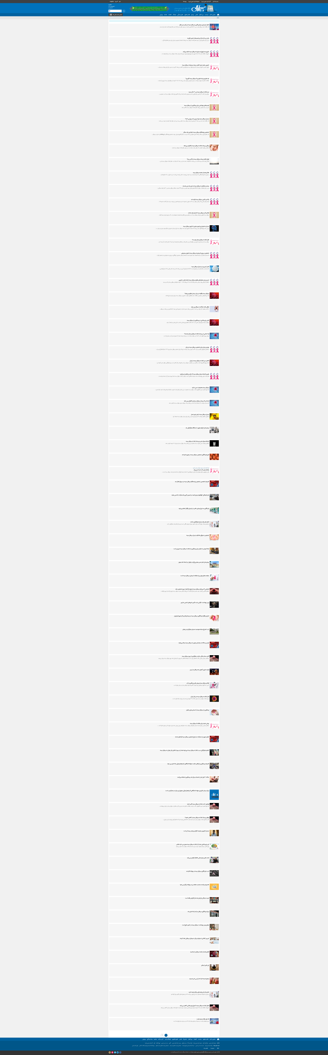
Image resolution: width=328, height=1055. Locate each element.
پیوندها (184, 1)
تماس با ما (206, 1048)
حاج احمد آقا (190, 1043)
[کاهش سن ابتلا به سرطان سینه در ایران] (214, 363)
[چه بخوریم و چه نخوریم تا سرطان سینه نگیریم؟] (214, 80)
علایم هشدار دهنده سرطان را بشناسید (199, 952)
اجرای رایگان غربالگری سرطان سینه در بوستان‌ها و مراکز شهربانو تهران (191, 616)
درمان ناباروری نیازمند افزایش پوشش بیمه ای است (196, 831)
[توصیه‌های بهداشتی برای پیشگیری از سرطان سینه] (214, 107)
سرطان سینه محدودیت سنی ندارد (200, 387)
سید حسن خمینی (164, 1043)
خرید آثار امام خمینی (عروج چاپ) (188, 1045)
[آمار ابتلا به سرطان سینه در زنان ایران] (214, 698)
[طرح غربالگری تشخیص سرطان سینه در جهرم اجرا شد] (214, 457)
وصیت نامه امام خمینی (176, 1043)
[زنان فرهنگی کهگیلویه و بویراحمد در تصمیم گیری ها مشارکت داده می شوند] (214, 497)
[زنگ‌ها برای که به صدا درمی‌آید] (214, 470)
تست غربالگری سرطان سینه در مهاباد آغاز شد (197, 871)
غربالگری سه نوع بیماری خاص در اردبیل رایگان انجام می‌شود (194, 508)
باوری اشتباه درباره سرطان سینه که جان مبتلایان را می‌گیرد (194, 374)
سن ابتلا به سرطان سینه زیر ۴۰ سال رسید (199, 92)
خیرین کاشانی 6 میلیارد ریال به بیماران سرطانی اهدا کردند (194, 938)
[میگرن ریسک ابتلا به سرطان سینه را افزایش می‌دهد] (214, 148)
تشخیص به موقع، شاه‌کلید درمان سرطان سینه (197, 535)
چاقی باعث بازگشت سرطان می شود (200, 307)
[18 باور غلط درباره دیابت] (214, 1021)
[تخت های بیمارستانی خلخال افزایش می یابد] (214, 860)
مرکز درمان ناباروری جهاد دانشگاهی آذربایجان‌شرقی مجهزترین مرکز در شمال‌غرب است (187, 791)
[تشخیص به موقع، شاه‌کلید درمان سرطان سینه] (214, 537)
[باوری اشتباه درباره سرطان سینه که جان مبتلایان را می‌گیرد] (214, 376)
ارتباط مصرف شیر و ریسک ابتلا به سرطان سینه (197, 441)
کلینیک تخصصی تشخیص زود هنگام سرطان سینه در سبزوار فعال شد (192, 482)
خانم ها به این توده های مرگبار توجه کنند (199, 992)
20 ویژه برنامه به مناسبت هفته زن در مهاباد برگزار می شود (194, 885)
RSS (218, 1048)
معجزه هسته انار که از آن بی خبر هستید (199, 979)
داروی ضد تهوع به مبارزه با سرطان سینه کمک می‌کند (196, 52)
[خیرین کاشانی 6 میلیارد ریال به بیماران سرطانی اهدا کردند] (214, 940)
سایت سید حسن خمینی (200, 1045)
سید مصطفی (184, 1043)
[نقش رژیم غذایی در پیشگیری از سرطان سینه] (214, 322)
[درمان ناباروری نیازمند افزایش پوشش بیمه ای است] (214, 833)
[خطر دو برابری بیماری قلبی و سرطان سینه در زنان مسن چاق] (214, 27)
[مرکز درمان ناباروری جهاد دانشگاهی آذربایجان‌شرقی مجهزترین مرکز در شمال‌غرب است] (214, 795)
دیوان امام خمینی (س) (197, 1043)
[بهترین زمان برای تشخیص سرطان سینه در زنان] (214, 349)
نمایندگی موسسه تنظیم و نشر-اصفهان (162, 1045)
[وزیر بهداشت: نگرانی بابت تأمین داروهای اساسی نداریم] (214, 604)
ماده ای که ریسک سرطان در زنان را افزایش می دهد (196, 401)
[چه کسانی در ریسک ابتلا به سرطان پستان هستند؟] (214, 336)
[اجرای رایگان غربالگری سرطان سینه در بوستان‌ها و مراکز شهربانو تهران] (214, 618)
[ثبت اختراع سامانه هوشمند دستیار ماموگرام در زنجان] (214, 631)
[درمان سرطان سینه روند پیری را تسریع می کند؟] (214, 121)
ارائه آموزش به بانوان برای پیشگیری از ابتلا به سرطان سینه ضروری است (191, 549)
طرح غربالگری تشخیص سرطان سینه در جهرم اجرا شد (195, 455)
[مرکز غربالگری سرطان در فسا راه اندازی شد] (214, 913)
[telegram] (115, 1052)
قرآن (154, 1043)
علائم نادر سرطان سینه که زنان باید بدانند (198, 213)
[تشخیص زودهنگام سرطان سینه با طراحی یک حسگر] (214, 134)
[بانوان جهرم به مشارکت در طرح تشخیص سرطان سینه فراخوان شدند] (214, 739)
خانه (218, 18)
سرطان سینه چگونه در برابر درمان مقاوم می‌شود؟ (197, 293)
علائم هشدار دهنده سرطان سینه (201, 172)
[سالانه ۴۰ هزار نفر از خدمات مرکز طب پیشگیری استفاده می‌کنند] (214, 779)
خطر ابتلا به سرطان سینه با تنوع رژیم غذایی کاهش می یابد (194, 1006)
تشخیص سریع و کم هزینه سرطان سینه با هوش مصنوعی (195, 253)
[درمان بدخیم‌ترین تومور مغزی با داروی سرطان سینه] (214, 228)
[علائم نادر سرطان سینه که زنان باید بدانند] (214, 215)
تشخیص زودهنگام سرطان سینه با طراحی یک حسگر (196, 132)
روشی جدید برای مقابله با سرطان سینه (199, 723)
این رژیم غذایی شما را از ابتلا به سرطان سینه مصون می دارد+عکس (192, 844)
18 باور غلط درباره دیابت (203, 1019)
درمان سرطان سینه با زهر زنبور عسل (200, 414)
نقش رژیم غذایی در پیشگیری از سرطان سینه (198, 320)
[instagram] (109, 1052)
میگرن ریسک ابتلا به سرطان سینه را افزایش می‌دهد (196, 146)
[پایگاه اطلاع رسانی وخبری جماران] (190, 8)
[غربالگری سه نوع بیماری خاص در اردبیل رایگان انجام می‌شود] (214, 510)
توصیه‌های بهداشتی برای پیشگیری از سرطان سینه (196, 105)
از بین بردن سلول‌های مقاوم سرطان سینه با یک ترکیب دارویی (194, 280)
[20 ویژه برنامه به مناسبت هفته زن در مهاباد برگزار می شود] (214, 887)
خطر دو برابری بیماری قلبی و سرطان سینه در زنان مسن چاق (194, 25)
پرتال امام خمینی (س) (208, 1045)
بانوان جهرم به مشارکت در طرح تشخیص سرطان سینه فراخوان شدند (192, 737)
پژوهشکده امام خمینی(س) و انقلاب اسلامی (146, 1045)
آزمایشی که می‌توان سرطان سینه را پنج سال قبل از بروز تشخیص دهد (192, 589)
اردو (120, 1)
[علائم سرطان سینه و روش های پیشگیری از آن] (214, 685)
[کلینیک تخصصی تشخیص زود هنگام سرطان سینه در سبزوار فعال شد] (214, 484)
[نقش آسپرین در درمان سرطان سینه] (214, 269)
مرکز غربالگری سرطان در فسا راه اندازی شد (198, 911)
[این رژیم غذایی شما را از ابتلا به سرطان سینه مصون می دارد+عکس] (214, 846)
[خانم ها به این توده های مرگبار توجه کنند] (214, 994)
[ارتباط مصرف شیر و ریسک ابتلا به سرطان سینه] (214, 443)
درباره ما (212, 1048)
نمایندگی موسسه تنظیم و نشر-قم (175, 1045)
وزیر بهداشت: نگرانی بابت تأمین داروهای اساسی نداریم (195, 602)
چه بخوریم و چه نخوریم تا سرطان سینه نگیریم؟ (197, 78)
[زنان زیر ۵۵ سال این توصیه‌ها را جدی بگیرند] (214, 40)
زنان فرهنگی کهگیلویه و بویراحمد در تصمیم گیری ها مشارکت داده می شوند (190, 495)
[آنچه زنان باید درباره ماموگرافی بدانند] (214, 524)
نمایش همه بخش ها (117, 15)
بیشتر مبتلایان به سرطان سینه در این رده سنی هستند (196, 186)
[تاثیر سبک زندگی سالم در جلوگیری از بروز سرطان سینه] (214, 658)
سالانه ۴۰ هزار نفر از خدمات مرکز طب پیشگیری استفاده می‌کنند (193, 777)
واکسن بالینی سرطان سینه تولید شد (200, 199)
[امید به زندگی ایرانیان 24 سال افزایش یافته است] (214, 900)
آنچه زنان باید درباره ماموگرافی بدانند (199, 522)
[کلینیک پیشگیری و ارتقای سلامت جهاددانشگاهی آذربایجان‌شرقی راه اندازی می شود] (214, 766)
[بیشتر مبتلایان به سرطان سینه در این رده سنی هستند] (214, 188)
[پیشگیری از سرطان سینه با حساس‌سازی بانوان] (214, 712)
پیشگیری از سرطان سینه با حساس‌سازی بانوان (197, 710)
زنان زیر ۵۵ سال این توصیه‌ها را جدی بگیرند (198, 38)
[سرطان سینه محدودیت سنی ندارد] (214, 389)
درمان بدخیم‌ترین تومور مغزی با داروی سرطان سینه (196, 226)
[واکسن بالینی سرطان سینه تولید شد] (214, 201)
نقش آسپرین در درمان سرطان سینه (200, 267)
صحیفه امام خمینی (212, 1043)
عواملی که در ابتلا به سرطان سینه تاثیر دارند (198, 804)
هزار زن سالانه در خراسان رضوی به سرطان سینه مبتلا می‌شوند (194, 643)
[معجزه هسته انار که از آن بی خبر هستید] (214, 981)
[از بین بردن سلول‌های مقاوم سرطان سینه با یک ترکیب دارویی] (214, 282)
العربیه (116, 1)
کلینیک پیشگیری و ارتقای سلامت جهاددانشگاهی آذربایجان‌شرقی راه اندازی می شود (188, 764)
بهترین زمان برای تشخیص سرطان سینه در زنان (197, 347)
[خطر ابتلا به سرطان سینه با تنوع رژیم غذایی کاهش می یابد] (214, 1008)
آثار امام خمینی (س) (206, 1)
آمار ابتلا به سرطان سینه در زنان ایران (200, 696)
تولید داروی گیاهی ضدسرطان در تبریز (199, 670)
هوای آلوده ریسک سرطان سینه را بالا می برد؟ (198, 159)
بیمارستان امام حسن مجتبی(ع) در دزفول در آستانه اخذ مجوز (193, 562)
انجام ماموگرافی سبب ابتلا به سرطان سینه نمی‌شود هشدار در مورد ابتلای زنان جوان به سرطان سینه (184, 750)
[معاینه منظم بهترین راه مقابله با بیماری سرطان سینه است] (214, 578)
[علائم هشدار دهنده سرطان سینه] (214, 174)
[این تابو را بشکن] (214, 967)
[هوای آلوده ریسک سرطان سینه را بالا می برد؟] (214, 161)
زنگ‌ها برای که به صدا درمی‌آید (201, 470)
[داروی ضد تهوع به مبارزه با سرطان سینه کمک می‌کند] (214, 54)
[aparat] (112, 1052)
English (112, 1)
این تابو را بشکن (205, 965)
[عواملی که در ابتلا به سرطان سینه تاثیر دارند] (214, 806)
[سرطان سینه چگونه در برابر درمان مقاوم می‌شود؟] (214, 295)
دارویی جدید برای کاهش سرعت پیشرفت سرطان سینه (195, 65)
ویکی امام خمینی (135, 1045)
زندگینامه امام (205, 1043)
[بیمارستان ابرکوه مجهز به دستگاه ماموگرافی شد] (214, 430)
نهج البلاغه (158, 1043)
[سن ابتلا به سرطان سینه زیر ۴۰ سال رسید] (214, 94)
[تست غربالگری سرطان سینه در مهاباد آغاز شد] (214, 873)
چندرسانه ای (215, 1)
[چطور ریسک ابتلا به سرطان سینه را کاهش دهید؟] (214, 819)
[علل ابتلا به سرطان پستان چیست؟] (214, 242)
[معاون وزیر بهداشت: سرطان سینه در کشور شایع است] (214, 927)
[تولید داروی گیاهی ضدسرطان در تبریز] (214, 672)
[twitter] (117, 1052)
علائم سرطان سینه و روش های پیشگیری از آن (198, 683)
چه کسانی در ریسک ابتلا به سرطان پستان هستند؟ (196, 334)
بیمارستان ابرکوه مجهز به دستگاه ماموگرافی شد (197, 428)
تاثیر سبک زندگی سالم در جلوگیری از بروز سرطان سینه (195, 656)
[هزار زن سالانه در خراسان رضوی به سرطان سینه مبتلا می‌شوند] (214, 645)
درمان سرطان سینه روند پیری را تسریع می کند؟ (197, 119)
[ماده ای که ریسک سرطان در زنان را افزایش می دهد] (214, 403)
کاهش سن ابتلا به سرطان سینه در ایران (199, 361)
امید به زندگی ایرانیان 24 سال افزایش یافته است (197, 898)
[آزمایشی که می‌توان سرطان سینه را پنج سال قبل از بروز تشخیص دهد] (214, 591)
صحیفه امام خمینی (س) (194, 1)
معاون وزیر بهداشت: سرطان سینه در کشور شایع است (195, 925)
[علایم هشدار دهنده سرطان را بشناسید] (214, 954)
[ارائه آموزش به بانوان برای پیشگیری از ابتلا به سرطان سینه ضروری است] (214, 551)
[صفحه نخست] (218, 15)
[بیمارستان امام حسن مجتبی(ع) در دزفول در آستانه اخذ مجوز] (214, 564)
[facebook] (120, 1052)
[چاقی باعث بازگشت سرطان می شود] (214, 309)
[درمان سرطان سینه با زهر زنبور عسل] (214, 416)
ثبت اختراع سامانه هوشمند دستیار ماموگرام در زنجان (196, 629)
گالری (170, 1043)
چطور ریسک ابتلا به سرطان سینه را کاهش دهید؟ (197, 817)
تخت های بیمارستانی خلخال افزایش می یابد (198, 858)
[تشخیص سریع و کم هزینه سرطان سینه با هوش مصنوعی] (214, 255)
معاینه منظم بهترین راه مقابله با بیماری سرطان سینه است (194, 576)
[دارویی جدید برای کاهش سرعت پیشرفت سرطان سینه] (214, 67)
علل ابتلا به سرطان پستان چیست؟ (200, 240)
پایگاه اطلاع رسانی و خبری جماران (200, 1052)
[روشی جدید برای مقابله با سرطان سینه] (214, 725)
